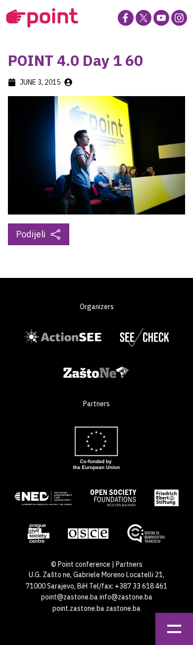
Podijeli (31, 234)
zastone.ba (123, 608)
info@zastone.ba (125, 596)
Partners (129, 564)
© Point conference (80, 564)
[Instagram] (179, 18)
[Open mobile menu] (174, 629)
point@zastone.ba (69, 596)
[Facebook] (126, 18)
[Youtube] (161, 18)
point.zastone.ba (78, 608)
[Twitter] (143, 18)
